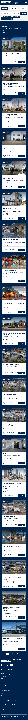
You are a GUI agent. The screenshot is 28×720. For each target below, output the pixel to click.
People (14, 8)
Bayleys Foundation (5, 676)
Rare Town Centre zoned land (11, 576)
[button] (5, 17)
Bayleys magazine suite (6, 707)
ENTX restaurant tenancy (9, 270)
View (21, 62)
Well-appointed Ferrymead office (12, 53)
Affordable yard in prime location (12, 424)
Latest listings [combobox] (6, 32)
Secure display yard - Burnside (11, 364)
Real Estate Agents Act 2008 (8, 692)
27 (18, 653)
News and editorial (5, 706)
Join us (2, 678)
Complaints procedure (6, 688)
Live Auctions (4, 709)
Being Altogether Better (6, 674)
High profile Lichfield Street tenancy (13, 302)
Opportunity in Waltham (9, 516)
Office (23, 8)
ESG (2, 693)
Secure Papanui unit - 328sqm (11, 147)
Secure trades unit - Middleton (11, 546)
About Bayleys (4, 673)
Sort (3, 30)
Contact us (3, 679)
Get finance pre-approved (7, 711)
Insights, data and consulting (8, 704)
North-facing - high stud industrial (12, 454)
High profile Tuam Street (9, 208)
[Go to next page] (21, 654)
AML (2, 695)
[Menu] (26, 3)
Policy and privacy (5, 690)
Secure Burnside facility (9, 394)
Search (24, 13)
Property (4, 8)
